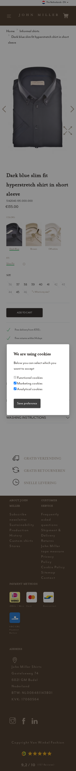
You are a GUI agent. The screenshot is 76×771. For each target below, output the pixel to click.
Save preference (27, 403)
